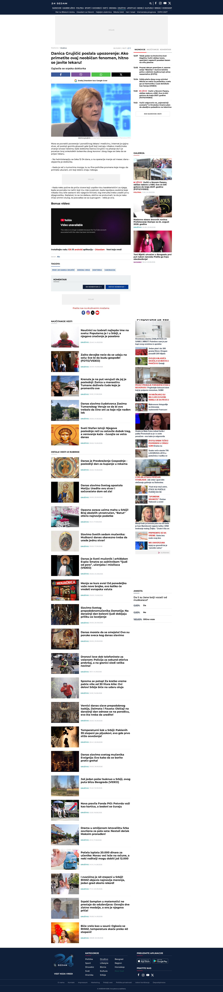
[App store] (144, 961)
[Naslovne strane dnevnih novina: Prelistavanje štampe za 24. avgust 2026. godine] (153, 206)
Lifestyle (131, 8)
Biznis (140, 8)
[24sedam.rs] (59, 3)
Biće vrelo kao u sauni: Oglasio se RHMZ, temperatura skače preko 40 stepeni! (104, 929)
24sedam (100, 249)
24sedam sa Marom (85, 12)
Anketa (138, 591)
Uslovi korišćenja (142, 982)
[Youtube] (97, 313)
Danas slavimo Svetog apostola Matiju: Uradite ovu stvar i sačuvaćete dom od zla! (102, 488)
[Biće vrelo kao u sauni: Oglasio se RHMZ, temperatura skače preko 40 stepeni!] (65, 932)
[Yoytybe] (165, 3)
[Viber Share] (80, 74)
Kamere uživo (68, 8)
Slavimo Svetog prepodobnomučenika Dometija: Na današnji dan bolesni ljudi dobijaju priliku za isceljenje (105, 612)
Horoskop (167, 8)
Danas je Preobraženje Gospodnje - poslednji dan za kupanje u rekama (104, 463)
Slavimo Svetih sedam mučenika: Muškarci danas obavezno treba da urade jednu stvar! (104, 537)
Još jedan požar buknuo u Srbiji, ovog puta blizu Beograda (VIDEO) (105, 781)
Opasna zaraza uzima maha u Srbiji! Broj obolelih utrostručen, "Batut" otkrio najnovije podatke (104, 513)
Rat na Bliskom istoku (65, 12)
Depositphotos (159, 982)
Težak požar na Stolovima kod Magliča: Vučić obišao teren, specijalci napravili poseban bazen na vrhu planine (154, 59)
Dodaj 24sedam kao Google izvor (92, 80)
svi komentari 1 (94, 287)
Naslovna (54, 48)
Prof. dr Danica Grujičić (63, 270)
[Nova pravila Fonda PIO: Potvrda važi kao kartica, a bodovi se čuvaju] (65, 810)
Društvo (122, 8)
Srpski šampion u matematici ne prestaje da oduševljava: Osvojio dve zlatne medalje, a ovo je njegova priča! (105, 906)
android (78, 249)
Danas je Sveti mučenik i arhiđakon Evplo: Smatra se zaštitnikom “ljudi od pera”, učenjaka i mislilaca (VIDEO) (104, 563)
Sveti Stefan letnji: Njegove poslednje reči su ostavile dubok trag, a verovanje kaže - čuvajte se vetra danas (106, 433)
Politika (80, 8)
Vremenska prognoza (146, 12)
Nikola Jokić (118, 12)
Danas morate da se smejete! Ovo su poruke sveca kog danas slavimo (105, 634)
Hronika (112, 8)
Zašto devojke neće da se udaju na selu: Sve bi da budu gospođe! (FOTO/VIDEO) (104, 357)
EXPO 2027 (162, 12)
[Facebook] (155, 3)
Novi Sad (119, 971)
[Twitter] (169, 3)
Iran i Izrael (130, 12)
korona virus (83, 270)
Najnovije (56, 8)
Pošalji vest (108, 982)
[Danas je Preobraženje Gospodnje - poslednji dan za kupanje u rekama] (65, 467)
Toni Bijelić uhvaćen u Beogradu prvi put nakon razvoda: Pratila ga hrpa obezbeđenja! (153, 256)
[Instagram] (160, 3)
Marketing (95, 982)
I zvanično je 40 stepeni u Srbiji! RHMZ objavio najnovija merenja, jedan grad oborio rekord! (103, 880)
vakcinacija (110, 270)
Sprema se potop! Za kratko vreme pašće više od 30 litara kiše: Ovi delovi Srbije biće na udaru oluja (103, 684)
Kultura (149, 8)
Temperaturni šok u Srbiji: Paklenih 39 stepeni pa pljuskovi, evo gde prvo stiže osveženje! (105, 733)
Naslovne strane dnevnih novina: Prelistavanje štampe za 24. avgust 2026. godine (151, 222)
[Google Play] (160, 961)
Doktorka (97, 270)
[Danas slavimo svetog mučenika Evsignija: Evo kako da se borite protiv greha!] (65, 761)
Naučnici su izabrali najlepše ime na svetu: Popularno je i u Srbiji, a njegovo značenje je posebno (105, 333)
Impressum (83, 982)
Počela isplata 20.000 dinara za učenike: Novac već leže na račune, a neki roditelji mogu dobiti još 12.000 (105, 855)
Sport (88, 8)
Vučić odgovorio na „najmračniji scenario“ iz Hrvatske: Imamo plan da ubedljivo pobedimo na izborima (155, 105)
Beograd (119, 959)
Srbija (157, 8)
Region (118, 963)
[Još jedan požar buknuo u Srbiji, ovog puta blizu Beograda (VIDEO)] (65, 785)
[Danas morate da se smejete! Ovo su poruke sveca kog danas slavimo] (65, 639)
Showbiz (96, 8)
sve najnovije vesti (153, 114)
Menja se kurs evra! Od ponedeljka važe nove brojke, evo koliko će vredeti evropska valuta (104, 586)
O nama (61, 982)
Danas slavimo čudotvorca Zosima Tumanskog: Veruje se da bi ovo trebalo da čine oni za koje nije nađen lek (106, 408)
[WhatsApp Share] (101, 74)
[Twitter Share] (121, 74)
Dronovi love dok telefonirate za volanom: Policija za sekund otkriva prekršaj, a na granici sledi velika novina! (104, 661)
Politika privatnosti (124, 982)
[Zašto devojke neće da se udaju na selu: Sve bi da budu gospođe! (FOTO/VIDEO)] (65, 361)
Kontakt (71, 982)
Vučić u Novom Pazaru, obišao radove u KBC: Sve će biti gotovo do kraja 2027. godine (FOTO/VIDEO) (154, 94)
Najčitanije (153, 49)
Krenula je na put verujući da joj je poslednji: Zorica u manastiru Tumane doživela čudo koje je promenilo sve (103, 384)
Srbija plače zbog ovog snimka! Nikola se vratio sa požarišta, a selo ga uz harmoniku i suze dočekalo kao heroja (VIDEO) (155, 82)
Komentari (165, 49)
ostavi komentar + (116, 287)
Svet (105, 8)
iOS (70, 249)
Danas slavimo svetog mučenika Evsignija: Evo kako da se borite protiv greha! (102, 757)
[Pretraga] (150, 3)
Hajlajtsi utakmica (104, 12)
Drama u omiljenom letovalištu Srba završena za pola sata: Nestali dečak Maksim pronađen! (105, 831)
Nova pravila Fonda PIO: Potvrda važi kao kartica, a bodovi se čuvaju (105, 805)
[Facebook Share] (60, 74)
